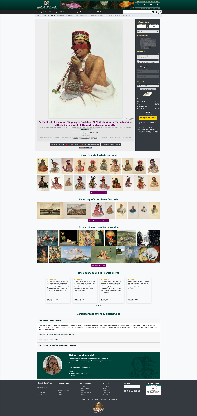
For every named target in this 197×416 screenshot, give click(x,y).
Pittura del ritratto (51, 15)
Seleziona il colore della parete (91, 144)
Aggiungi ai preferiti (73, 144)
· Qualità (82, 390)
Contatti (99, 12)
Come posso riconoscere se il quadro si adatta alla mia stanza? (57, 334)
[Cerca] (153, 12)
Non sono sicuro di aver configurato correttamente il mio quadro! (57, 345)
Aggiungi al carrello (149, 118)
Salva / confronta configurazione (148, 89)
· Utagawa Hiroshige (106, 392)
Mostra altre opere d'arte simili (98, 193)
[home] (36, 11)
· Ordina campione (84, 396)
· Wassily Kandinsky (106, 390)
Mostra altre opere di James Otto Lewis (98, 221)
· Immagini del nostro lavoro (86, 392)
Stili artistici (63, 12)
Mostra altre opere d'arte (98, 265)
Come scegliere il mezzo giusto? (48, 340)
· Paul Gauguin (105, 388)
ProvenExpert (54, 299)
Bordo (138, 29)
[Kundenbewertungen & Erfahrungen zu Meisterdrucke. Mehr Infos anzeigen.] (153, 388)
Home (38, 15)
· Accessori (82, 394)
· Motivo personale (84, 385)
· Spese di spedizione (84, 388)
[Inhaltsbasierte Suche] (156, 12)
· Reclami (60, 394)
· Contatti (60, 385)
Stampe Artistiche (43, 12)
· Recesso (60, 392)
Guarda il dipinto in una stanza (112, 144)
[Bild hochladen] (160, 12)
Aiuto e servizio (91, 12)
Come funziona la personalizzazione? (50, 321)
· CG (59, 388)
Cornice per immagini (73, 12)
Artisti (50, 12)
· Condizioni (60, 387)
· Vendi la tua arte (84, 387)
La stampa (83, 12)
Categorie (56, 12)
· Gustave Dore (105, 394)
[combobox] (148, 31)
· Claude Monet (105, 387)
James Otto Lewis (60, 15)
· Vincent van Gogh (106, 385)
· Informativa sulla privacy (63, 390)
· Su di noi (60, 396)
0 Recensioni (88, 147)
